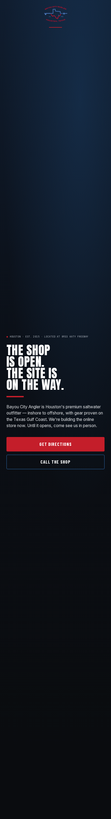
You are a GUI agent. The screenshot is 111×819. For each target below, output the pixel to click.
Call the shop (55, 461)
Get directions (55, 444)
